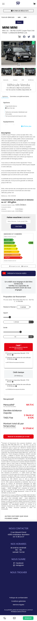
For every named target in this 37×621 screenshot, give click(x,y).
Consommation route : (8, 211)
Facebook (19, 563)
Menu (3, 3)
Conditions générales (18, 601)
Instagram (20, 565)
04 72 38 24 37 (18, 537)
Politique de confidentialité (18, 598)
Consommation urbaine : (6, 208)
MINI (19, 17)
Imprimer (25, 266)
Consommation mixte (8, 205)
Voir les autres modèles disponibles (18, 90)
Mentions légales (18, 605)
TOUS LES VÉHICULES (7, 17)
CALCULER (18, 226)
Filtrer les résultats (21, 11)
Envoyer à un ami (15, 266)
